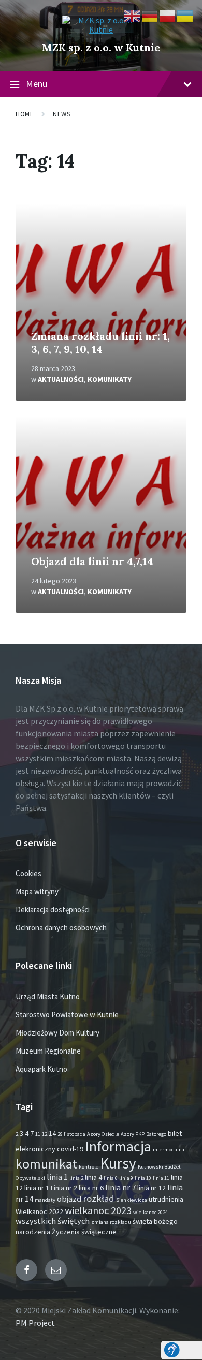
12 (44, 1134)
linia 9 (126, 1178)
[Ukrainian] (185, 15)
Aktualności (61, 379)
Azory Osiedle (103, 1134)
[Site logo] (101, 29)
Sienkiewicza (131, 1199)
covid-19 (70, 1149)
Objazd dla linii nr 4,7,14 (92, 561)
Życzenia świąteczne (84, 1231)
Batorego (156, 1134)
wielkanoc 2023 (98, 1210)
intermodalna (168, 1149)
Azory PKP (133, 1134)
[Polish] (168, 15)
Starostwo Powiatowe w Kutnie (67, 1014)
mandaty (45, 1199)
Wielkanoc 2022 (39, 1211)
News (61, 114)
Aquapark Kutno (41, 1069)
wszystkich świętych (53, 1221)
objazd (69, 1198)
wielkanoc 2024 (150, 1212)
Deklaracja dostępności (53, 909)
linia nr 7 (120, 1187)
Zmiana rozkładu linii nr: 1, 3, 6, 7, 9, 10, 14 (100, 343)
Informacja (118, 1146)
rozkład (98, 1198)
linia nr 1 (36, 1187)
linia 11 (161, 1178)
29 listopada (71, 1134)
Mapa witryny (37, 891)
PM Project (35, 1323)
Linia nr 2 (64, 1187)
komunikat (46, 1164)
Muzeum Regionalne (48, 1051)
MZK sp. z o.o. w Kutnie (101, 47)
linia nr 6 (91, 1187)
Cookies (28, 873)
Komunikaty (110, 379)
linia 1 (57, 1177)
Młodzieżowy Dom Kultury (57, 1033)
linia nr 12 (151, 1187)
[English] (132, 15)
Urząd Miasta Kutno (48, 996)
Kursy (118, 1163)
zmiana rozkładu (111, 1222)
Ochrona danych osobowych (61, 928)
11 (37, 1134)
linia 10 (143, 1178)
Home (25, 114)
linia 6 (111, 1178)
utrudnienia (166, 1199)
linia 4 (93, 1177)
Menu (36, 84)
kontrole (88, 1166)
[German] (150, 15)
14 (52, 1133)
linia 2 (76, 1178)
